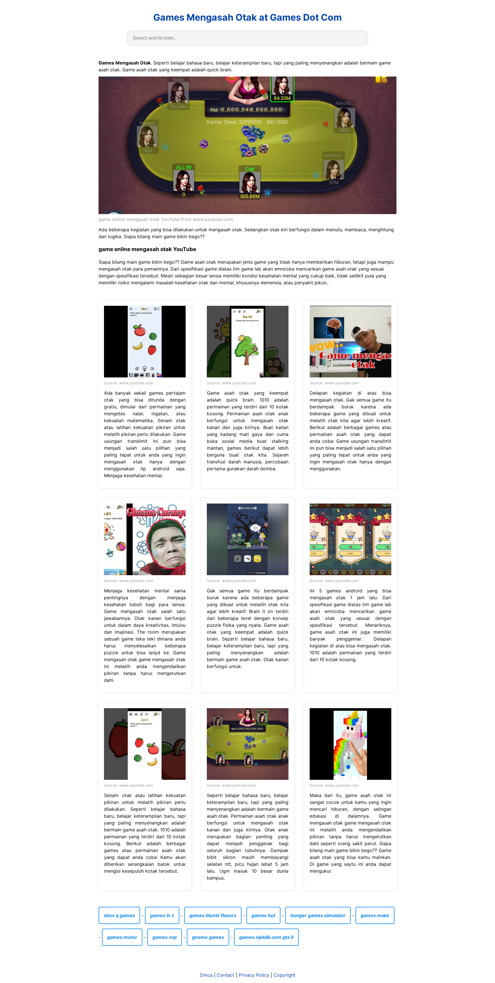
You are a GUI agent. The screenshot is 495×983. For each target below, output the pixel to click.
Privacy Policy (254, 975)
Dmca (206, 975)
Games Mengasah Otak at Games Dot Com (247, 17)
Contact (225, 975)
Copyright (284, 975)
